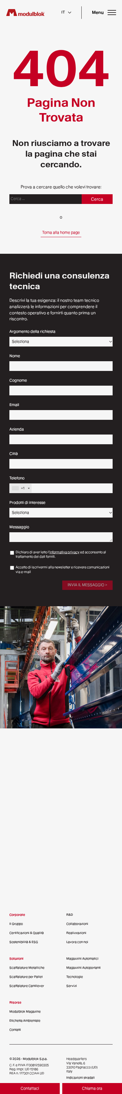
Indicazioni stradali (80, 1077)
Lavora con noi (77, 942)
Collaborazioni (77, 923)
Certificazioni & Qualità (26, 933)
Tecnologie (74, 976)
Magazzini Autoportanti (83, 967)
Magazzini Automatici (82, 958)
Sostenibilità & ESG (23, 942)
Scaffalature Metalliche (26, 967)
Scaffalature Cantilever (26, 985)
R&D (69, 914)
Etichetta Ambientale (24, 1020)
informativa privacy (64, 552)
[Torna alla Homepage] (25, 12)
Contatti (15, 1029)
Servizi (71, 985)
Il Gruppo (16, 923)
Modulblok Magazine (25, 1011)
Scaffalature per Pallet (26, 976)
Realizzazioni (76, 933)
